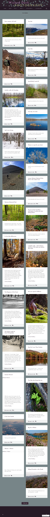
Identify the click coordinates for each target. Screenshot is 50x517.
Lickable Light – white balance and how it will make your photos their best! (36, 247)
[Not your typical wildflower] (36, 308)
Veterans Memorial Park (10, 202)
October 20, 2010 (32, 374)
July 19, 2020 (31, 105)
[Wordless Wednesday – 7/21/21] (13, 63)
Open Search (47, 8)
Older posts (25, 503)
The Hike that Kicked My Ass (35, 380)
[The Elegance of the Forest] (13, 301)
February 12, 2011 (8, 368)
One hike (30, 48)
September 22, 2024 (9, 45)
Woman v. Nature (9, 448)
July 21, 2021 (8, 84)
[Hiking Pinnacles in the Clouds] (36, 480)
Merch (10, 8)
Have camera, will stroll (10, 21)
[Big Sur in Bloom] (36, 438)
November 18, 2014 (32, 239)
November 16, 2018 (32, 203)
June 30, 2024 (31, 42)
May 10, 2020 (8, 157)
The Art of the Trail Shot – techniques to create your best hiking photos (35, 211)
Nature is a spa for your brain (35, 145)
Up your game (39, 8)
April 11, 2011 (31, 341)
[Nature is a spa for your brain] (36, 155)
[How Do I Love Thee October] (36, 358)
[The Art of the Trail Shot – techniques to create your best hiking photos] (36, 223)
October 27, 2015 (8, 230)
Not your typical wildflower (34, 291)
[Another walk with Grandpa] (13, 100)
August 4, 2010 (31, 421)
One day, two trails (32, 111)
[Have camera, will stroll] (13, 30)
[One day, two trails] (36, 122)
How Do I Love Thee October (35, 347)
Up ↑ (47, 514)
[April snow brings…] (13, 141)
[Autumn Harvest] (13, 385)
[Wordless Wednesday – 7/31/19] (13, 175)
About (21, 8)
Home (5, 8)
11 (36, 172)
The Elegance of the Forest (11, 292)
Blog (15, 8)
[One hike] (36, 59)
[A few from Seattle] (13, 427)
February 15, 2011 (8, 325)
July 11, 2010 (8, 442)
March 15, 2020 (31, 172)
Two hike (30, 21)
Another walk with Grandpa (11, 90)
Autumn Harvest (9, 374)
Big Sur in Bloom (32, 427)
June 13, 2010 (8, 475)
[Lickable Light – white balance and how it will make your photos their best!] (36, 259)
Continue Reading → (8, 119)
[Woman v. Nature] (13, 459)
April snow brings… (9, 130)
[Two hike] (36, 30)
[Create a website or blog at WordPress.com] (2, 514)
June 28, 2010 (31, 463)
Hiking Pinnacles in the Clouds (35, 469)
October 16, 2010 (8, 410)
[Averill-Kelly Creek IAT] (36, 91)
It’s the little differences (10, 236)
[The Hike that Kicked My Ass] (36, 397)
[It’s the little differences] (13, 253)
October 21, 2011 (32, 285)
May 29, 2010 (31, 496)
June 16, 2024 (31, 75)
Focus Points (29, 8)
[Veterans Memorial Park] (13, 213)
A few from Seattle (9, 416)
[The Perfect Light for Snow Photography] (13, 343)
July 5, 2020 (8, 124)
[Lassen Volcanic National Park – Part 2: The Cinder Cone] (36, 189)
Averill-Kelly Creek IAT (33, 81)
